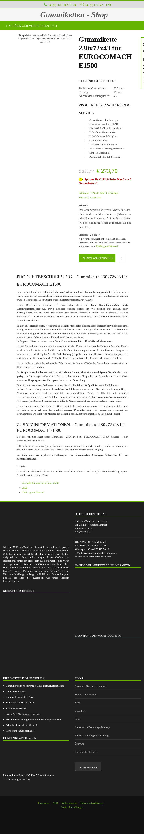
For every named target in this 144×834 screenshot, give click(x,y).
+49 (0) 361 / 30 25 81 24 (62, 5)
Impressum (43, 802)
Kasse (78, 719)
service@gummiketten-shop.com (100, 553)
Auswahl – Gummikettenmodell (91, 686)
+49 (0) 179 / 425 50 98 (98, 5)
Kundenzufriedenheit (85, 751)
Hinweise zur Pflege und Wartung (92, 735)
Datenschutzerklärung (92, 802)
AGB (24, 487)
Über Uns (79, 743)
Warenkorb (80, 710)
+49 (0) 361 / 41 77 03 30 (93, 545)
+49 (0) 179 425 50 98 (97, 549)
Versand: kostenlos (90, 197)
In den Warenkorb (97, 258)
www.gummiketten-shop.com (96, 556)
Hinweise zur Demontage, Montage (92, 727)
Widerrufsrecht (69, 802)
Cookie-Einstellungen (72, 807)
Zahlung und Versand (107, 246)
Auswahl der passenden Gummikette (40, 482)
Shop (77, 702)
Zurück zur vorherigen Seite (33, 25)
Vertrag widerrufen (88, 767)
